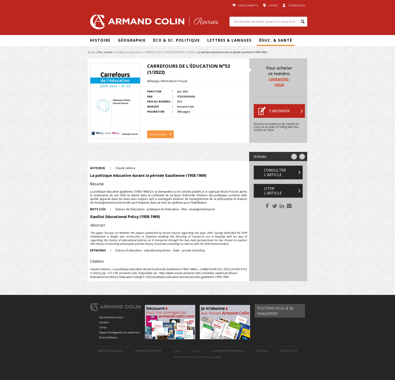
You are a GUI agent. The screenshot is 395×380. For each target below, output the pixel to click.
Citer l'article (273, 191)
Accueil (91, 52)
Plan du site (288, 351)
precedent (294, 156)
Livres (273, 5)
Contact (104, 322)
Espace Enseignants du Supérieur (119, 332)
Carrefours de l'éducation (128, 52)
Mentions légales (110, 351)
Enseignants (248, 5)
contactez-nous (279, 81)
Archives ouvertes (148, 351)
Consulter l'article (275, 172)
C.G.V (176, 351)
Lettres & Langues (229, 40)
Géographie (132, 40)
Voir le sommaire (158, 134)
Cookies (262, 351)
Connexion (296, 5)
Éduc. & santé (275, 40)
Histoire (100, 40)
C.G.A (196, 351)
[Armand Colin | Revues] (153, 23)
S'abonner (279, 110)
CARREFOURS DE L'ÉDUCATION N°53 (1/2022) (169, 52)
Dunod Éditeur (108, 337)
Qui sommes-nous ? (111, 317)
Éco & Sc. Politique (176, 40)
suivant (302, 156)
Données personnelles (228, 351)
